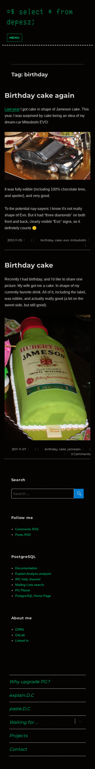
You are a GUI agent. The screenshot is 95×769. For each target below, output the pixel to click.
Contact (18, 749)
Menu (14, 37)
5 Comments (80, 454)
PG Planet (22, 590)
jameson (74, 449)
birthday (47, 240)
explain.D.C (21, 695)
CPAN (19, 629)
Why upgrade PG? (29, 681)
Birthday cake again (39, 95)
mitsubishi (78, 240)
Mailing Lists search (29, 585)
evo (66, 240)
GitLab (20, 635)
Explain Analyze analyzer (33, 573)
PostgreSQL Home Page (33, 596)
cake (58, 240)
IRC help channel (27, 579)
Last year (12, 109)
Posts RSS (23, 535)
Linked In (22, 640)
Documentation (26, 568)
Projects (18, 735)
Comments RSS (27, 529)
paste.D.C (19, 708)
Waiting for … (23, 722)
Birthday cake (29, 265)
